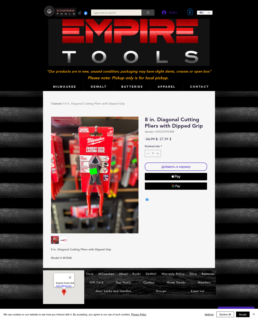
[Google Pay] (176, 186)
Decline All (225, 314)
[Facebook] (85, 13)
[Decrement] (147, 153)
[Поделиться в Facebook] (147, 200)
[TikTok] (79, 13)
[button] (190, 11)
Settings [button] (209, 314)
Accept (243, 314)
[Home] (49, 11)
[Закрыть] (254, 314)
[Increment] (158, 153)
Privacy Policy (138, 314)
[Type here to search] (147, 12)
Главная (56, 103)
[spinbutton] (153, 153)
